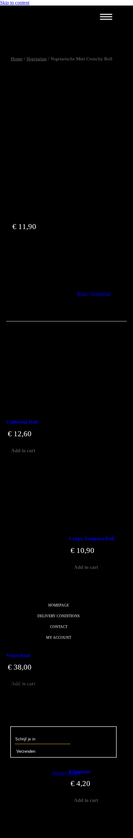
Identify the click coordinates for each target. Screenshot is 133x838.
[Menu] (106, 17)
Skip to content (14, 2)
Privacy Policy (66, 773)
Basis (82, 293)
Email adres (26, 731)
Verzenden (25, 751)
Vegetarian (100, 293)
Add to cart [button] (23, 450)
